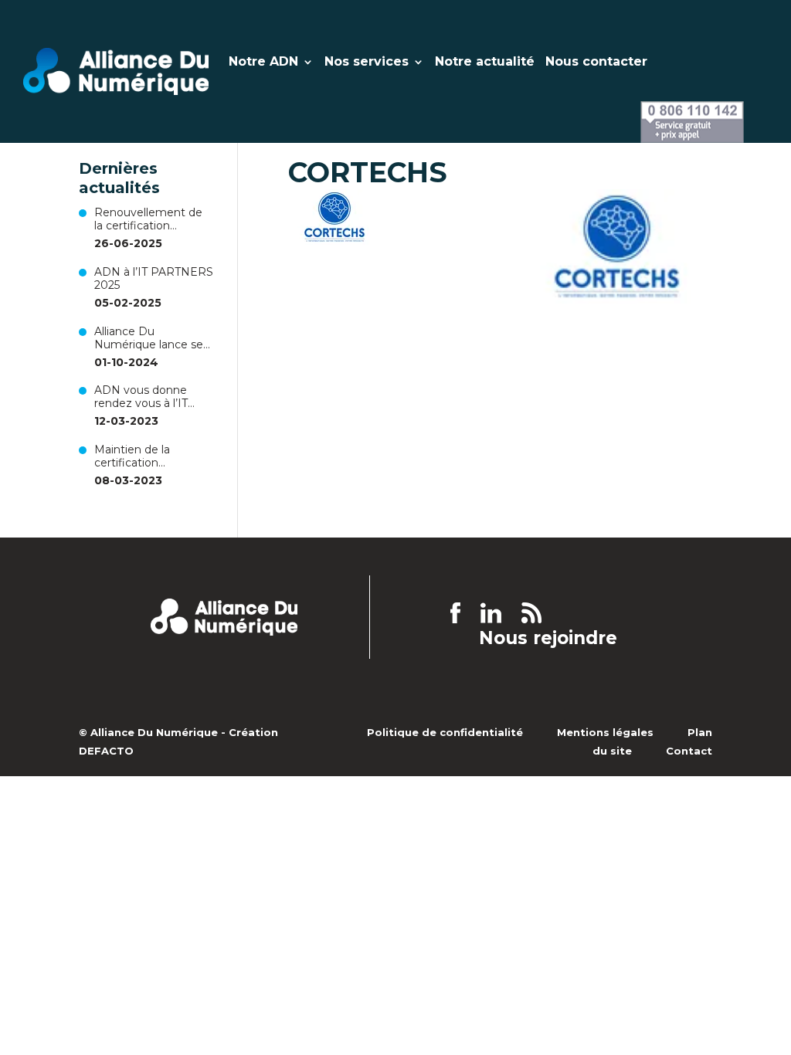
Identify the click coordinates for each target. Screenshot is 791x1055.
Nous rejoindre (548, 638)
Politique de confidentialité (445, 732)
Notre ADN (263, 62)
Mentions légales (605, 732)
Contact (689, 751)
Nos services (366, 62)
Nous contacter (596, 62)
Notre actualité (485, 62)
